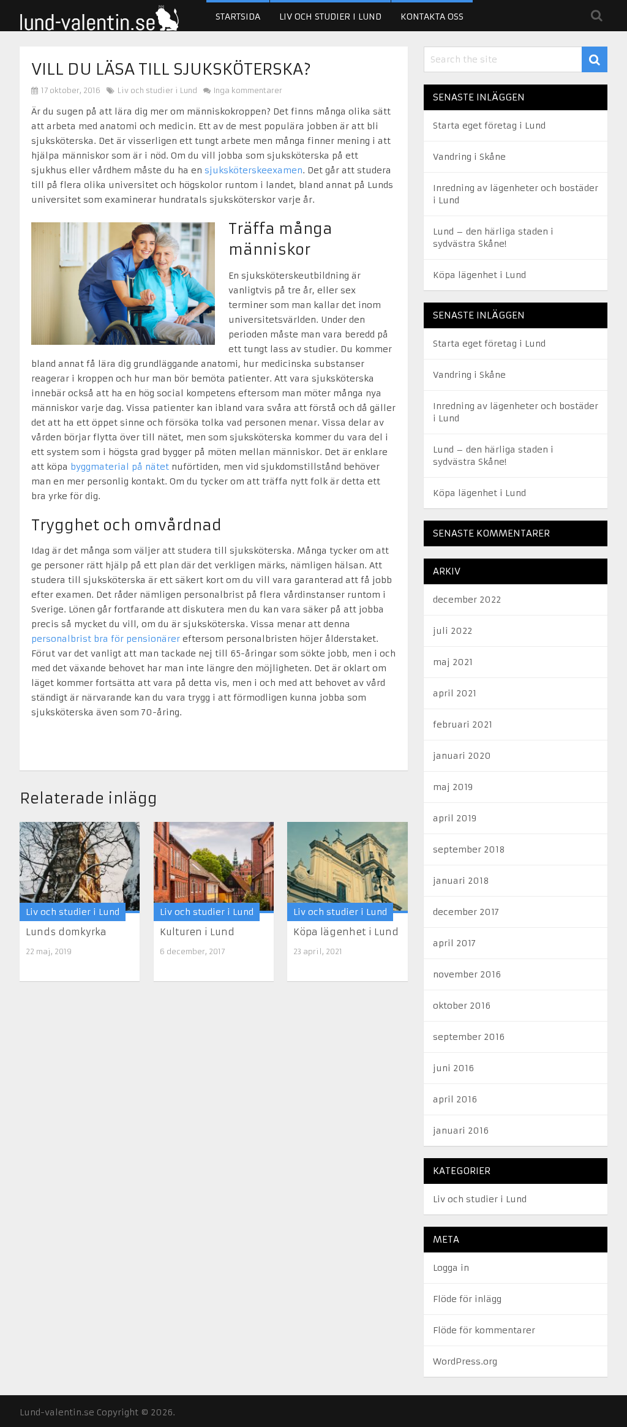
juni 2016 (453, 1068)
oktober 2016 (461, 1005)
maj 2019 (453, 787)
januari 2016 (461, 1130)
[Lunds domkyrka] (80, 867)
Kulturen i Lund (197, 932)
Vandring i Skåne (469, 156)
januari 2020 (462, 755)
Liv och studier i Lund (330, 16)
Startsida (238, 16)
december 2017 (466, 911)
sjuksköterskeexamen (253, 170)
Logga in (451, 1267)
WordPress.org (465, 1361)
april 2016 (455, 1099)
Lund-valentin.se (57, 1412)
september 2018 (469, 849)
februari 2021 (462, 724)
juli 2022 (452, 630)
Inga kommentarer (247, 90)
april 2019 (454, 818)
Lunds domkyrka (66, 932)
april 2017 (454, 943)
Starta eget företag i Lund (489, 125)
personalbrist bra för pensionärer (105, 638)
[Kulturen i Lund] (214, 867)
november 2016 (467, 974)
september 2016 (469, 1036)
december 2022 (467, 599)
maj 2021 (453, 662)
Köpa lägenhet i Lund (346, 932)
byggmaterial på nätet (119, 466)
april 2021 (454, 693)
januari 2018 (461, 880)
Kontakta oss (432, 16)
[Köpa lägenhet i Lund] (347, 867)
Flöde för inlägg (467, 1299)
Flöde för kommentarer (484, 1330)
